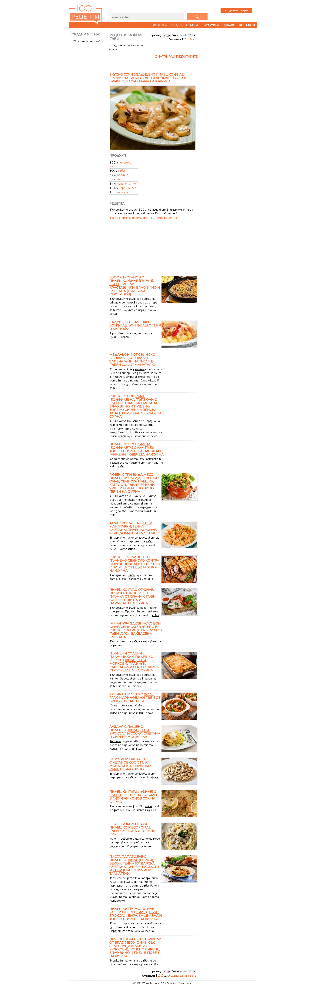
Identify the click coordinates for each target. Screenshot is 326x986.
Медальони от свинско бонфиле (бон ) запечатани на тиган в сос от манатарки (132, 360)
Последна (190, 975)
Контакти (247, 25)
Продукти (210, 25)
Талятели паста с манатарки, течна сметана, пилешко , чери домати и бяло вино (134, 528)
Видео (176, 25)
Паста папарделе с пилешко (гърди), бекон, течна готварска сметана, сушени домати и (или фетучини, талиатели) (134, 865)
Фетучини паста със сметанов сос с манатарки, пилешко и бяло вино (130, 764)
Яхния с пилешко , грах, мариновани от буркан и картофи (134, 697)
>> (194, 39)
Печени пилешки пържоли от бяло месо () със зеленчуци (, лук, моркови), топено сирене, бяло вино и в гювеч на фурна (135, 947)
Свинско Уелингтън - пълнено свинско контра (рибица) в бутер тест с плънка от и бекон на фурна (135, 563)
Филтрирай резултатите (176, 56)
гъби (121, 170)
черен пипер (128, 188)
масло (121, 179)
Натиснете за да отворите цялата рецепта (143, 217)
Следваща (177, 975)
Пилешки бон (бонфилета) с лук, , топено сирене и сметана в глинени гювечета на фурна (136, 449)
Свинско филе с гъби (87, 41)
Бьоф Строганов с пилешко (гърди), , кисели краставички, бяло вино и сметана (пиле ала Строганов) (134, 285)
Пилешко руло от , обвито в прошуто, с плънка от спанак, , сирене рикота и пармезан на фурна (132, 596)
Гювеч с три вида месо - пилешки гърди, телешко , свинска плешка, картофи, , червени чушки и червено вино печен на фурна (134, 483)
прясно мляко (126, 183)
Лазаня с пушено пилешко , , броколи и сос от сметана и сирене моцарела (134, 732)
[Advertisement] (89, 103)
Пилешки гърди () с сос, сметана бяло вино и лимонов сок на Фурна (133, 797)
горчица (122, 192)
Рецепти (160, 25)
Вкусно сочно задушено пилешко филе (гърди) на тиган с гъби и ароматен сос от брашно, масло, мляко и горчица (148, 78)
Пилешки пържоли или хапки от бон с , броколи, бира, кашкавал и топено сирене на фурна (135, 914)
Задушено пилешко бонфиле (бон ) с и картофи (135, 325)
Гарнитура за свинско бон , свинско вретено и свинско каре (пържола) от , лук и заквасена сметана (135, 630)
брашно (122, 175)
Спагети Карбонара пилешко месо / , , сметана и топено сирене (132, 829)
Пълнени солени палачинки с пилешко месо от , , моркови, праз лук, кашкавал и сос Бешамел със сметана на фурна (134, 661)
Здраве (229, 25)
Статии (192, 25)
